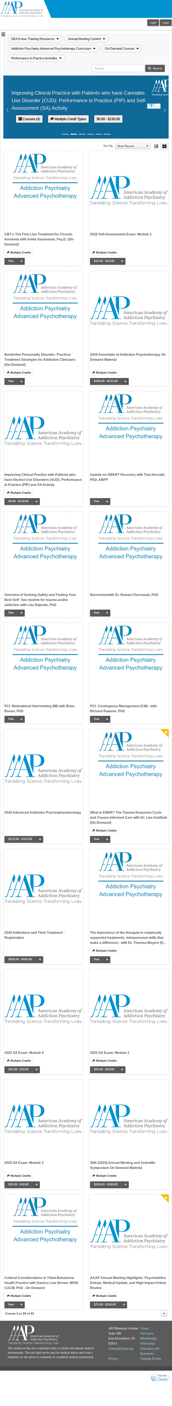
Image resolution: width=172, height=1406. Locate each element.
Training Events (150, 1358)
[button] (35, 39)
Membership (148, 1338)
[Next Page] (164, 1313)
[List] (156, 146)
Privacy (113, 1358)
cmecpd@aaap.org (120, 1348)
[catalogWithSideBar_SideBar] (3, 35)
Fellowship (147, 1343)
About (144, 1328)
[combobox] (130, 146)
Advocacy (147, 1333)
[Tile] (164, 146)
